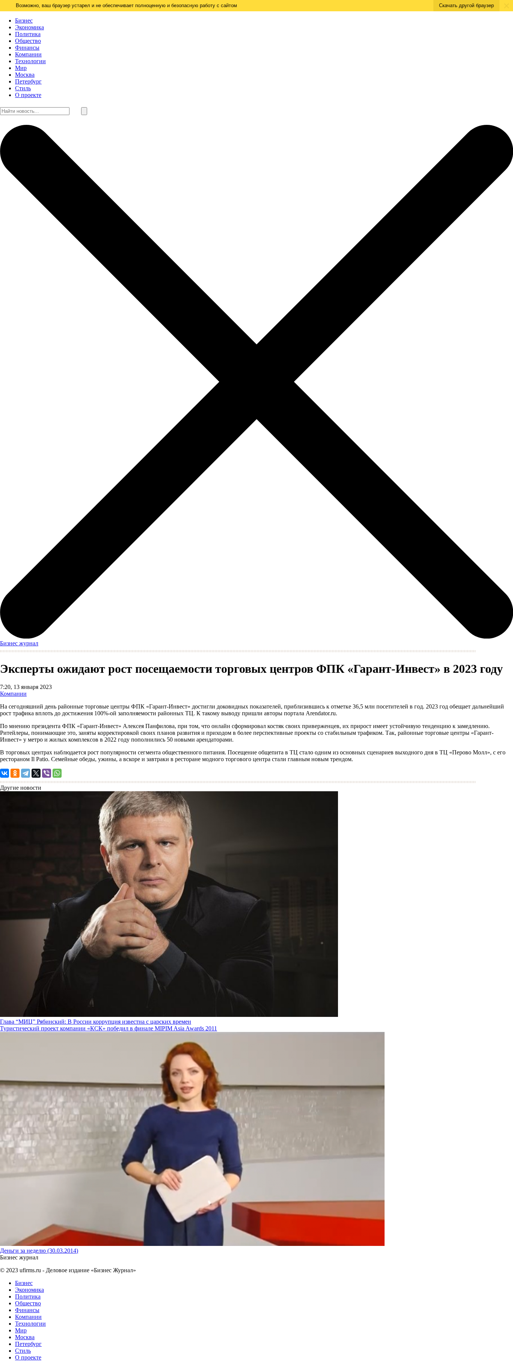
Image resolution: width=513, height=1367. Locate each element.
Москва (25, 74)
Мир (21, 68)
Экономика (29, 27)
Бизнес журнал (19, 643)
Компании (28, 54)
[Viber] (46, 773)
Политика (28, 34)
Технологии (30, 61)
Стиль (23, 88)
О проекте (28, 95)
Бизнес (24, 20)
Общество (28, 41)
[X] (36, 773)
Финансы (27, 47)
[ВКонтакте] (4, 773)
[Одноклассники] (15, 773)
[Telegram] (25, 773)
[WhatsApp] (57, 773)
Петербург (28, 81)
